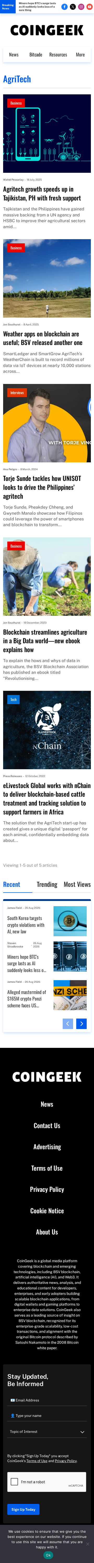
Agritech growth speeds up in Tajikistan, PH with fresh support (42, 193)
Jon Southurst (11, 324)
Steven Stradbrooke (15, 944)
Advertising (47, 1146)
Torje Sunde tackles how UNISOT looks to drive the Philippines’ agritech (42, 487)
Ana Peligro (10, 469)
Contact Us (47, 1125)
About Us (47, 1231)
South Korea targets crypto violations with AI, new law (25, 925)
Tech (13, 699)
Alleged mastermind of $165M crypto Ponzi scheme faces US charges (26, 999)
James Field (14, 907)
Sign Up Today (23, 1509)
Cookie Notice (47, 1210)
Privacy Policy (47, 1189)
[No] (87, 1544)
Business (16, 103)
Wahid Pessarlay (13, 179)
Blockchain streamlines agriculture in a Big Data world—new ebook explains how (45, 641)
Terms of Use (47, 1168)
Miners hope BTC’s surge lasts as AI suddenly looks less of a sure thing (37, 7)
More (80, 54)
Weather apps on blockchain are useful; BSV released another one (43, 338)
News (14, 54)
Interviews (17, 392)
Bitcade (36, 54)
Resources (58, 54)
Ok (48, 1555)
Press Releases (12, 776)
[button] (68, 1024)
